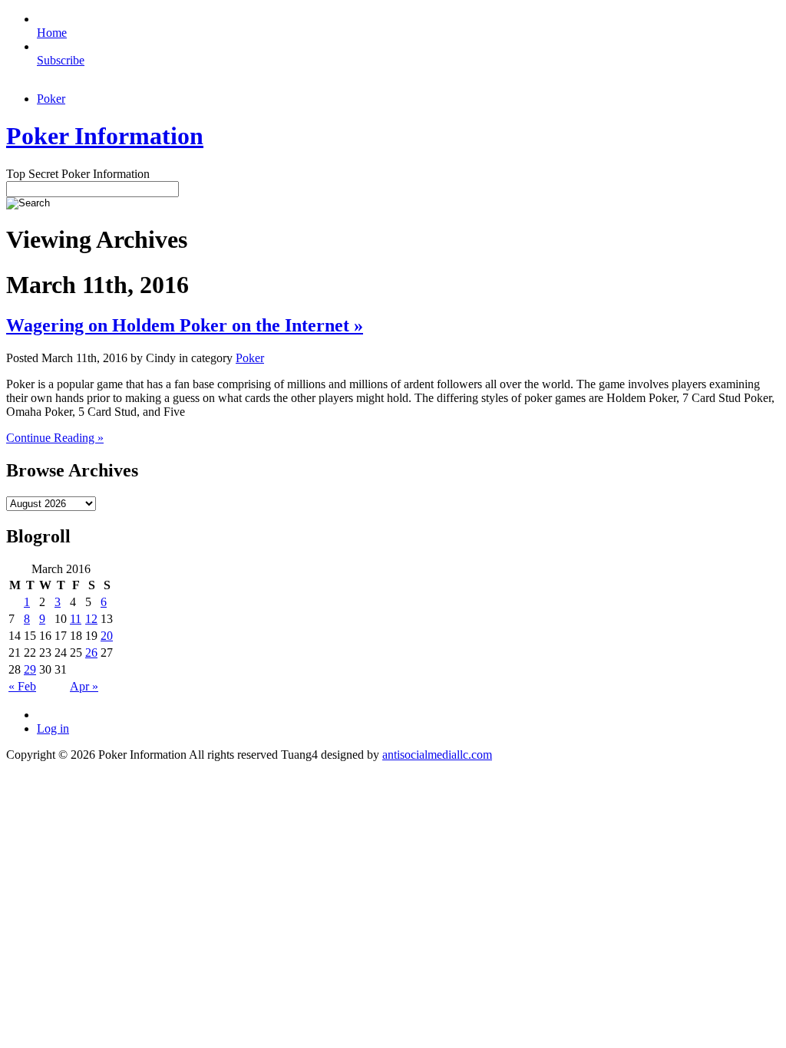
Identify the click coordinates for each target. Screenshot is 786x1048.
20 (107, 635)
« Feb (22, 686)
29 (30, 669)
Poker (51, 98)
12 (91, 618)
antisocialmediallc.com (437, 754)
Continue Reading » (55, 437)
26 (91, 652)
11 (75, 618)
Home (52, 32)
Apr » (84, 686)
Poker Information (104, 136)
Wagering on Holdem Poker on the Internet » (184, 325)
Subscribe (60, 60)
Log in (53, 728)
